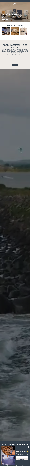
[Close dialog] (28, 447)
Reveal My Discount (22, 459)
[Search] (3, 3)
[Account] (26, 3)
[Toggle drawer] (2, 3)
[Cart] (27, 3)
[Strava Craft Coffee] (15, 3)
